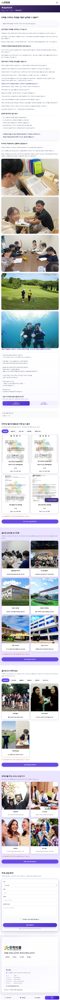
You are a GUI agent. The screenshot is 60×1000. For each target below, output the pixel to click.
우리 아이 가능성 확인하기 (30, 521)
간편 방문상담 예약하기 (30, 659)
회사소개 (6, 989)
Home (3, 10)
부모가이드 (45, 680)
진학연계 (37, 680)
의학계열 (29, 431)
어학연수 (15, 957)
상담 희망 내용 (6, 904)
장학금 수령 (37, 431)
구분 (4, 881)
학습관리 (29, 680)
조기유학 (22, 957)
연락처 (4, 896)
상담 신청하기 (30, 925)
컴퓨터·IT (13, 431)
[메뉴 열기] (57, 2)
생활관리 (21, 680)
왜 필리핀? (5, 680)
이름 (4, 889)
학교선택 (14, 680)
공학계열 (5, 431)
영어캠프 (29, 957)
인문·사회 (21, 431)
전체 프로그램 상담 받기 (30, 861)
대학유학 (7, 957)
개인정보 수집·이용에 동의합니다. (31, 919)
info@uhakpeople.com (13, 986)
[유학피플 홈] (5, 2)
